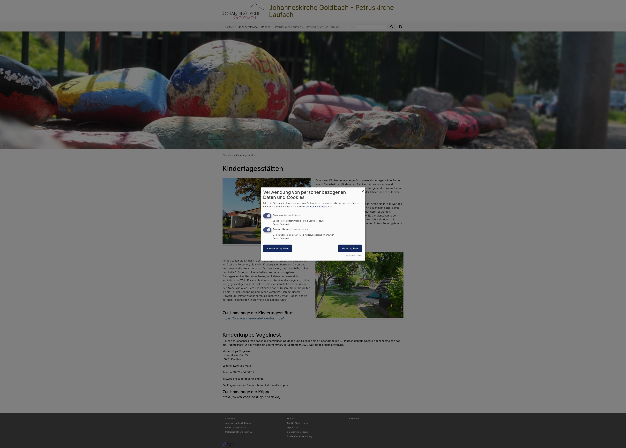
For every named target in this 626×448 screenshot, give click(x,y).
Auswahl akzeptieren (277, 248)
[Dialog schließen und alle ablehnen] (362, 189)
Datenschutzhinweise (315, 206)
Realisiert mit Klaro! (353, 256)
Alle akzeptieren (349, 248)
